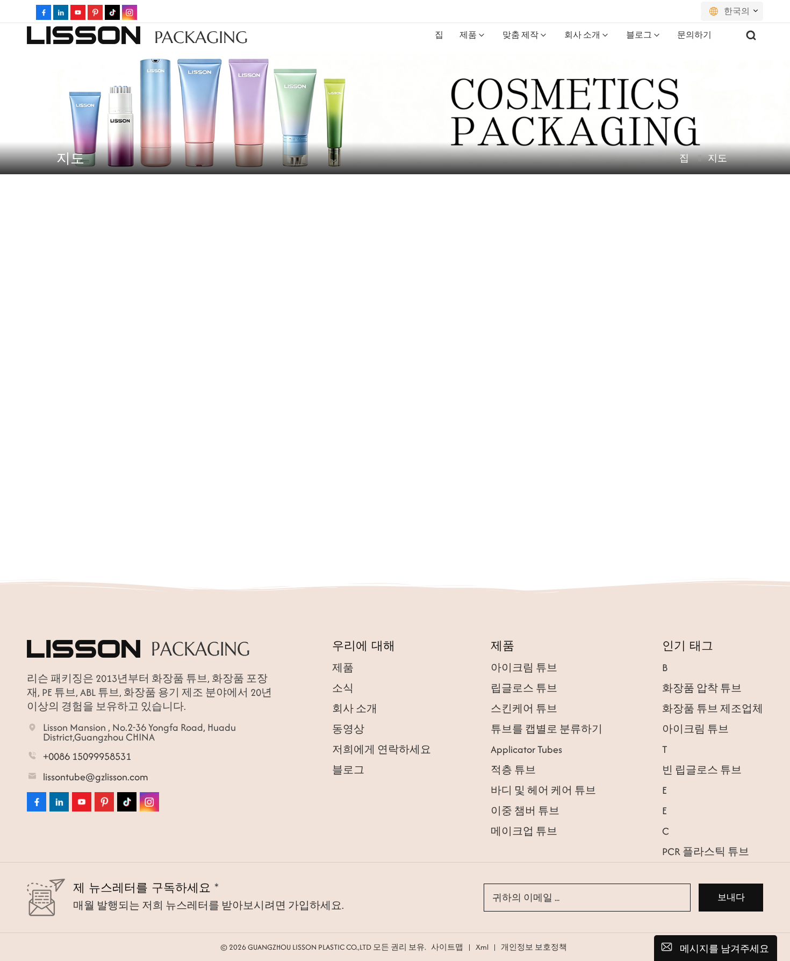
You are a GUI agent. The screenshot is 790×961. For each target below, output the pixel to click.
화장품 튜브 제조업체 (712, 708)
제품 (468, 34)
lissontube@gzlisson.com (95, 777)
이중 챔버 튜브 (525, 810)
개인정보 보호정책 (534, 947)
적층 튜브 (513, 770)
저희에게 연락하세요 (381, 749)
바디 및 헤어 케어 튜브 (543, 790)
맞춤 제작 (520, 34)
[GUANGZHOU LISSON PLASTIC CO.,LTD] (83, 35)
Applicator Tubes (526, 749)
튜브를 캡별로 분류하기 (546, 729)
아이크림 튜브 (524, 667)
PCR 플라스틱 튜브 (705, 851)
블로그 (639, 34)
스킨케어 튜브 (524, 708)
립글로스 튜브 (524, 688)
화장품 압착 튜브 (702, 688)
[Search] (751, 35)
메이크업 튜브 (524, 831)
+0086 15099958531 (87, 757)
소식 (343, 688)
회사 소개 (582, 34)
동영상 (348, 729)
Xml (482, 947)
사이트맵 (447, 947)
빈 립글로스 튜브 (702, 770)
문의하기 (694, 34)
